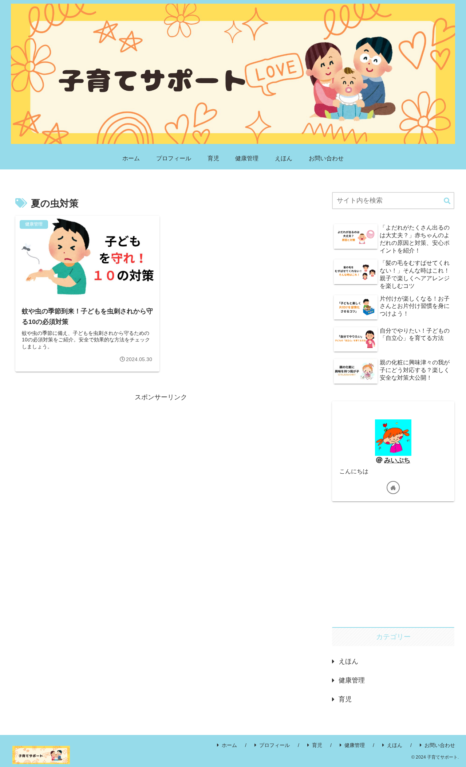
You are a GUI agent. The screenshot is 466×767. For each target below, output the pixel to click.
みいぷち (397, 460)
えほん (394, 745)
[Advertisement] (161, 454)
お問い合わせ (439, 745)
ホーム (229, 745)
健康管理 (354, 745)
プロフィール (274, 745)
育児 (317, 745)
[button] (447, 201)
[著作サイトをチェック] (393, 487)
